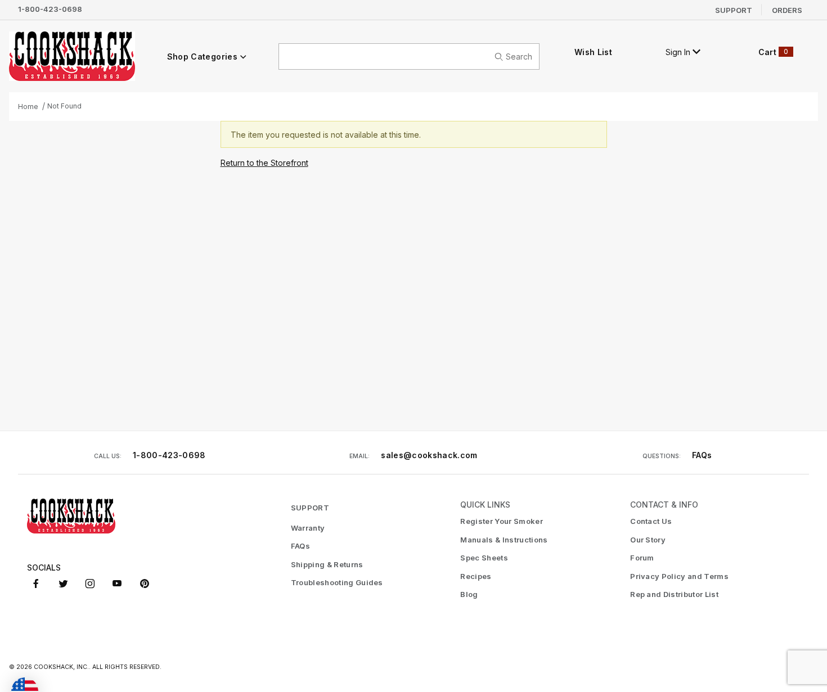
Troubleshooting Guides (337, 582)
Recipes (475, 576)
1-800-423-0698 (50, 8)
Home (28, 106)
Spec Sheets (484, 557)
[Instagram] (90, 584)
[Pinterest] (144, 584)
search (519, 56)
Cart (773, 52)
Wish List (593, 52)
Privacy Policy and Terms (679, 576)
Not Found (64, 106)
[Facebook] (36, 584)
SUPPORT (310, 507)
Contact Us (651, 521)
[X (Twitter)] (63, 584)
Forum (642, 557)
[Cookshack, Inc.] (72, 56)
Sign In (679, 52)
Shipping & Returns (327, 564)
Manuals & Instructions (503, 539)
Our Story (648, 539)
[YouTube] (117, 584)
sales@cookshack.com (429, 455)
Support (733, 9)
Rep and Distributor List (674, 594)
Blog (469, 594)
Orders (787, 9)
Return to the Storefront (264, 163)
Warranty (308, 527)
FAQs (702, 455)
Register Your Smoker (501, 521)
